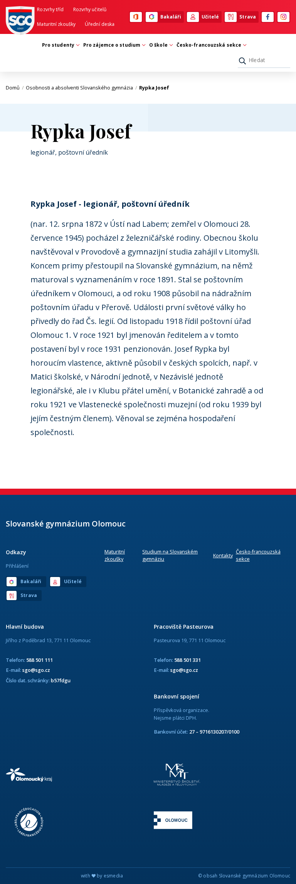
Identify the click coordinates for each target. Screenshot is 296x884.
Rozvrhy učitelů (90, 9)
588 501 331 (187, 659)
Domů (15, 87)
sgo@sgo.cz (36, 669)
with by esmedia (102, 875)
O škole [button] (158, 45)
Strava (247, 16)
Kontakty (223, 555)
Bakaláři (170, 16)
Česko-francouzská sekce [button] (209, 45)
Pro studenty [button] (58, 45)
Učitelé (210, 16)
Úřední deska (99, 24)
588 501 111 (39, 659)
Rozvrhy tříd (50, 9)
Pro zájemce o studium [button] (111, 45)
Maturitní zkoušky (56, 24)
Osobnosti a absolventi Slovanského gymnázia (81, 87)
